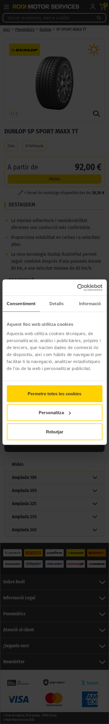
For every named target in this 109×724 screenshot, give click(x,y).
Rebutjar (54, 431)
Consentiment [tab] (21, 303)
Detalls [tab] (56, 303)
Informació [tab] (90, 303)
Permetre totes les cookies (54, 393)
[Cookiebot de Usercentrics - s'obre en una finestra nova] (77, 287)
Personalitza (51, 412)
